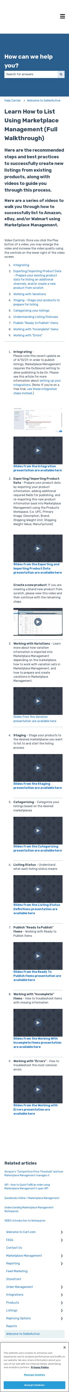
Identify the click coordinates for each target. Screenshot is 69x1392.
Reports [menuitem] (11, 1326)
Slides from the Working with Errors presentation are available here (35, 1109)
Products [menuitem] (12, 1302)
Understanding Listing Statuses (35, 317)
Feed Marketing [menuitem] (17, 1271)
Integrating (21, 265)
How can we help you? (28, 61)
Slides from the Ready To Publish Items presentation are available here (37, 976)
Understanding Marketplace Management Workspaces (29, 1209)
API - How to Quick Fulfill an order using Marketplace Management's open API (27, 1186)
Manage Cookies (34, 1374)
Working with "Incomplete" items (35, 329)
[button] (62, 1232)
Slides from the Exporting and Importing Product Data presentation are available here (37, 568)
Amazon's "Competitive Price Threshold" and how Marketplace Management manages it (33, 1173)
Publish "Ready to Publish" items (35, 323)
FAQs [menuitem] (9, 1240)
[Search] (61, 74)
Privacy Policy (40, 1367)
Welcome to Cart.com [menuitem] (21, 1232)
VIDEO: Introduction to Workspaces (24, 1220)
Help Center (12, 100)
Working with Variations (29, 294)
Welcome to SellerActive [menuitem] (23, 1334)
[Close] (65, 1347)
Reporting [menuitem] (13, 1263)
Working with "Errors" (28, 335)
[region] (34, 1367)
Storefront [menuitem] (13, 1279)
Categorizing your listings (31, 310)
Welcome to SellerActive (43, 100)
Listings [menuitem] (11, 1310)
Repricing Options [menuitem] (18, 1318)
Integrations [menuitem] (14, 1294)
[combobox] (31, 74)
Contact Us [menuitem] (14, 1247)
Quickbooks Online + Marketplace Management (31, 1198)
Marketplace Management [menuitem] (24, 1255)
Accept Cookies (34, 1385)
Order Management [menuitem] (19, 1287)
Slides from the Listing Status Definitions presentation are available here (36, 909)
